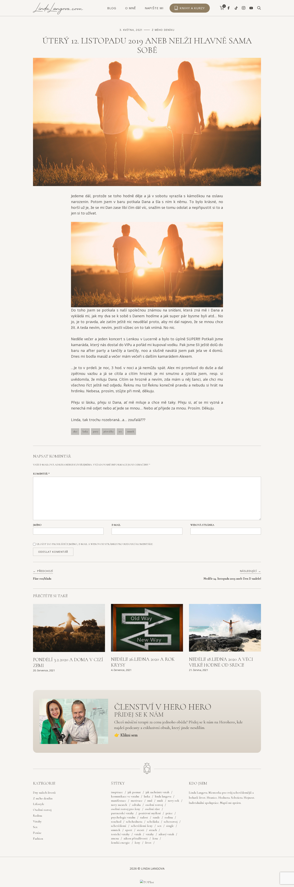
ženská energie (120, 843)
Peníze (37, 833)
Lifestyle (38, 804)
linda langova (163, 796)
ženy (137, 843)
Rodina (37, 816)
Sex (35, 827)
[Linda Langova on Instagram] (243, 8)
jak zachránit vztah (157, 792)
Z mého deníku (163, 30)
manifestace (118, 801)
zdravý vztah (166, 834)
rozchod (116, 822)
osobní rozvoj (154, 805)
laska (85, 431)
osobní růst (152, 809)
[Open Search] (259, 8)
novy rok (173, 801)
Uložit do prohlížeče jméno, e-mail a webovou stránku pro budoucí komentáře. (95, 544)
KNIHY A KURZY (192, 8)
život (148, 843)
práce (169, 813)
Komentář (41, 473)
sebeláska (153, 822)
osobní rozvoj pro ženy (125, 809)
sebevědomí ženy (142, 826)
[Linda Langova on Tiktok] (236, 8)
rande (156, 817)
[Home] (58, 13)
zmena (115, 838)
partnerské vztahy (122, 813)
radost (144, 817)
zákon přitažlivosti (136, 838)
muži (160, 801)
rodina (169, 817)
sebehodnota (134, 822)
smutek (130, 431)
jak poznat (134, 792)
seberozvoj (170, 822)
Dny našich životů (44, 793)
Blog (111, 8)
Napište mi (154, 8)
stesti (140, 830)
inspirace (117, 792)
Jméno (37, 525)
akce (75, 431)
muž (149, 801)
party (95, 431)
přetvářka (108, 431)
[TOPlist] (147, 882)
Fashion (38, 839)
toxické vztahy (120, 834)
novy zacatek (119, 805)
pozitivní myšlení (150, 813)
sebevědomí (118, 826)
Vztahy (37, 821)
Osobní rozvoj (42, 810)
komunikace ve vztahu (125, 796)
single (170, 826)
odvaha (136, 805)
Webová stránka (202, 525)
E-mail (116, 525)
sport (128, 830)
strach (153, 830)
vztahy (150, 834)
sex (120, 431)
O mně (130, 8)
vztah (137, 834)
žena (155, 838)
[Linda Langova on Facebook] (228, 8)
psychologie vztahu (123, 817)
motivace (136, 801)
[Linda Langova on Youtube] (251, 8)
